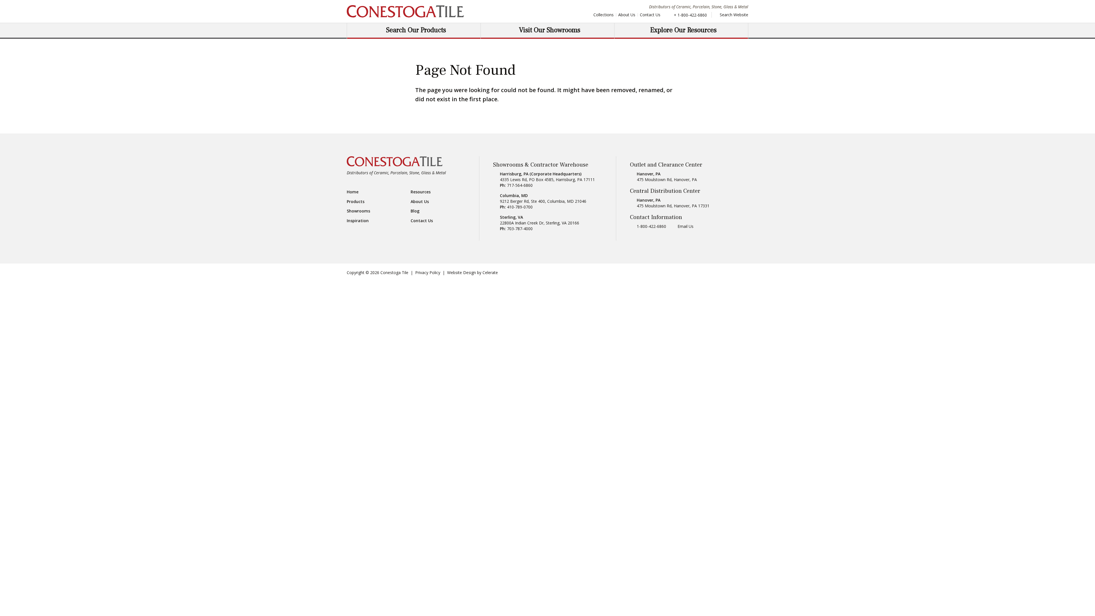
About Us (626, 14)
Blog (415, 211)
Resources (421, 191)
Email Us (686, 226)
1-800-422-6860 (651, 226)
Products (355, 201)
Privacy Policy (427, 272)
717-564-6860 (520, 185)
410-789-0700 (520, 207)
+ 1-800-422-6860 (690, 15)
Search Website (733, 14)
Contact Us (650, 14)
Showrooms (358, 211)
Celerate (490, 272)
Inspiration (358, 220)
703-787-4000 (520, 228)
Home (352, 191)
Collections (603, 14)
